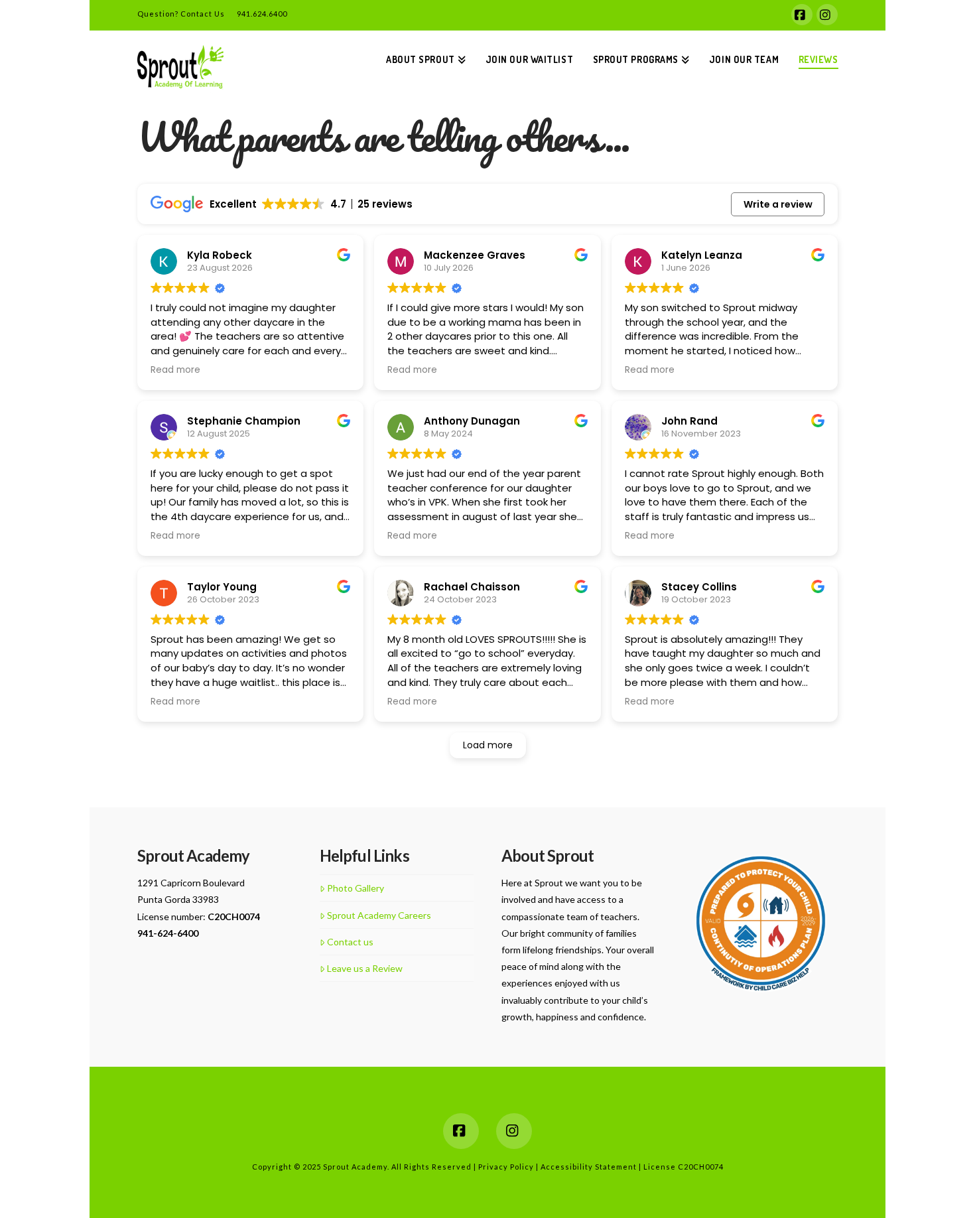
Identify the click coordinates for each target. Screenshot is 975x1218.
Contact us (350, 941)
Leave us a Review (365, 968)
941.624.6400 (262, 13)
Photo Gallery (355, 888)
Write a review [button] (778, 204)
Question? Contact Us (181, 13)
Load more (488, 745)
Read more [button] (175, 370)
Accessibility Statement (590, 1166)
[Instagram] (827, 14)
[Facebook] (801, 14)
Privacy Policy (507, 1166)
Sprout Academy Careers (379, 915)
